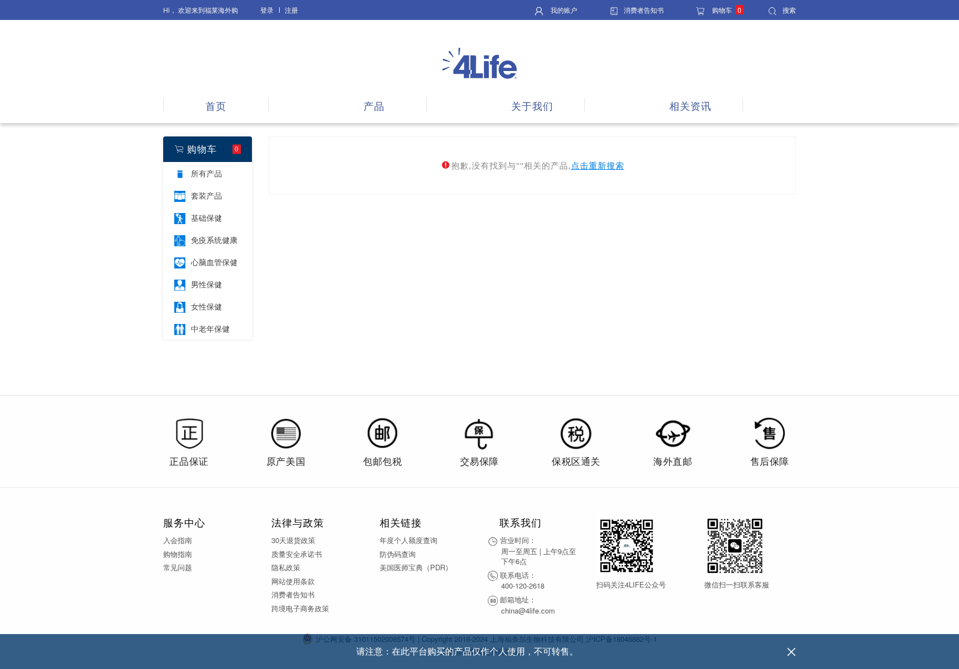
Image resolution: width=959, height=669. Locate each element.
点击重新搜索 (597, 165)
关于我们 (532, 106)
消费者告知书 (644, 9)
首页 (215, 106)
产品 (374, 106)
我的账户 (563, 9)
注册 (291, 9)
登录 (267, 9)
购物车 (725, 9)
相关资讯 (690, 106)
